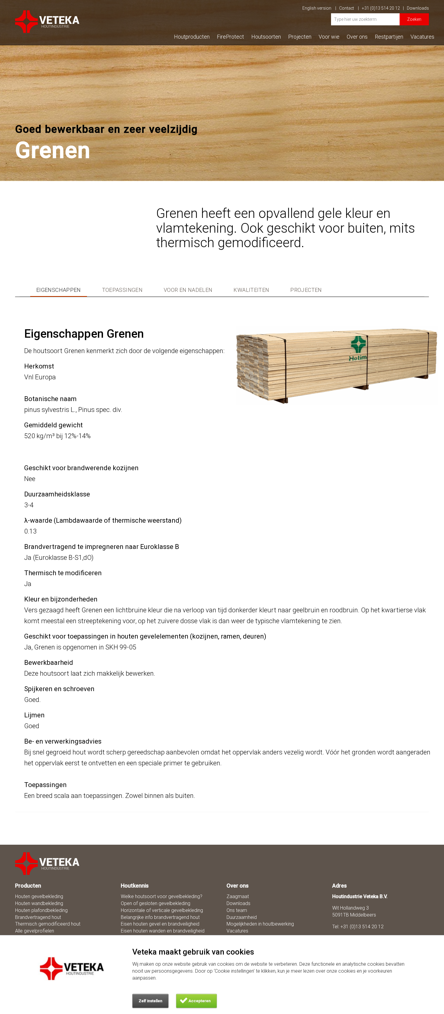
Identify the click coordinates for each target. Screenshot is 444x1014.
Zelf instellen (150, 1001)
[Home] (47, 863)
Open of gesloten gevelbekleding (155, 903)
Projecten (299, 36)
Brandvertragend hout (38, 917)
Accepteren (199, 1001)
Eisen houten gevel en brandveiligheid (160, 924)
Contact (347, 8)
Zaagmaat (238, 896)
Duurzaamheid (242, 917)
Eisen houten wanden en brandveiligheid (162, 931)
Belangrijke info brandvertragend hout (160, 917)
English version (317, 8)
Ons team (237, 910)
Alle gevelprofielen (34, 931)
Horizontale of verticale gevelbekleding (162, 910)
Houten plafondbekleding (41, 910)
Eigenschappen (58, 290)
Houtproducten (192, 36)
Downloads (418, 8)
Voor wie (329, 36)
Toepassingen (122, 290)
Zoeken (414, 19)
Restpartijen (389, 36)
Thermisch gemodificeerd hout (47, 924)
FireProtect (230, 36)
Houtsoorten (266, 36)
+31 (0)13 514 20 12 (381, 8)
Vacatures (422, 36)
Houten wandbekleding (39, 903)
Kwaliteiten (251, 290)
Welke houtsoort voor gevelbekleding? (161, 896)
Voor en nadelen (188, 290)
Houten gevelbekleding (39, 896)
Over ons (357, 36)
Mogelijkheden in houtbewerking (260, 924)
